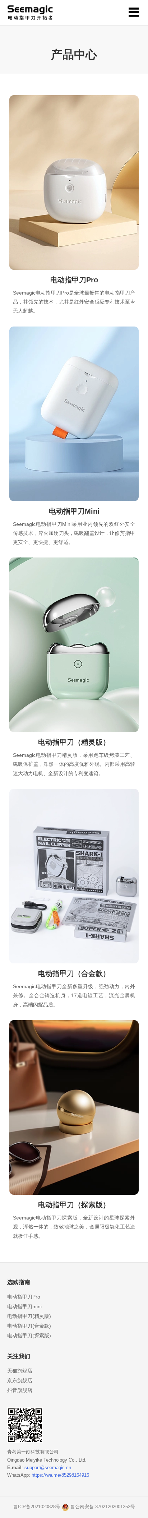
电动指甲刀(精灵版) (29, 1316)
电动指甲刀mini (24, 1306)
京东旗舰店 (19, 1380)
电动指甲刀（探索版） (74, 1205)
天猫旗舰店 (19, 1371)
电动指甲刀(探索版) (29, 1335)
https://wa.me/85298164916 (60, 1475)
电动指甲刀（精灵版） (74, 742)
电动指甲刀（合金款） (74, 973)
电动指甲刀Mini (74, 511)
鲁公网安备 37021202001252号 (102, 1506)
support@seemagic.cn (47, 1467)
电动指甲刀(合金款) (29, 1326)
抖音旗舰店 (19, 1390)
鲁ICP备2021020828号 (36, 1506)
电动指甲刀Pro (74, 280)
